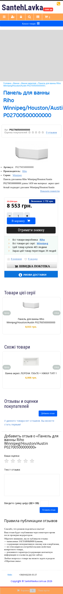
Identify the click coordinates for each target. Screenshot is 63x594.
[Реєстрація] (12, 17)
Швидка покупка (34, 266)
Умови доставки (34, 274)
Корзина (35, 590)
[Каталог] (4, 17)
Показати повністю (50, 191)
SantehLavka (27, 7)
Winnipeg (17, 175)
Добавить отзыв (48, 413)
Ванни (16, 83)
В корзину (18, 221)
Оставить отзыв (48, 510)
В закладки (32, 259)
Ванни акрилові (28, 83)
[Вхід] (21, 17)
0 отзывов (51, 132)
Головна (7, 83)
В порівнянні (16, 259)
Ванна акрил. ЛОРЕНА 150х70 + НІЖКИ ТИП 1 (31, 373)
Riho (24, 171)
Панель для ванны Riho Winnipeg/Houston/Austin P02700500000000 (31, 320)
